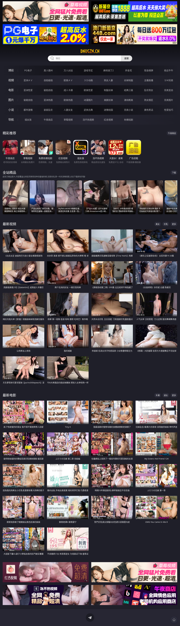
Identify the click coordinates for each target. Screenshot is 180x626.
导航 (11, 120)
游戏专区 (88, 70)
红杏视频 (108, 119)
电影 (11, 90)
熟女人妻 (108, 80)
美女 (158, 224)
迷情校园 (108, 109)
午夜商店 (48, 119)
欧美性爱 (88, 90)
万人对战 (68, 70)
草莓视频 (68, 119)
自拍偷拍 (48, 80)
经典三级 (128, 90)
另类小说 (128, 109)
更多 (174, 224)
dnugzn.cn (90, 51)
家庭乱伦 (48, 109)
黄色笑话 (148, 109)
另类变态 (168, 90)
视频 (11, 80)
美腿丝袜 (108, 100)
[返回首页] (174, 619)
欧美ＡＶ (68, 80)
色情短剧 (128, 119)
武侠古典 (88, 109)
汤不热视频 (88, 119)
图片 (11, 100)
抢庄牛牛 (168, 70)
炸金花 (128, 70)
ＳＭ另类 (168, 80)
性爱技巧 (168, 109)
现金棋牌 (148, 70)
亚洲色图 (48, 100)
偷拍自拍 (48, 90)
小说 (11, 110)
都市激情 (28, 109)
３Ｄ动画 (88, 80)
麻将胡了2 (108, 70)
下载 (174, 172)
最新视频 (9, 224)
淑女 (166, 395)
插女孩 (28, 119)
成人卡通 (68, 90)
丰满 (158, 395)
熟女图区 (148, 100)
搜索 (126, 58)
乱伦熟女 (148, 90)
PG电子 (28, 70)
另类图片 (168, 100)
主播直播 (148, 80)
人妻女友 (68, 109)
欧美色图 (68, 100)
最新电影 (9, 395)
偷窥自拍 (28, 100)
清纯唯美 (128, 100)
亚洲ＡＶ (28, 80)
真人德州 (48, 70)
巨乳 (166, 224)
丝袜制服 (128, 80)
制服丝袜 (108, 90)
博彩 (11, 70)
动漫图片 (88, 100)
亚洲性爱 (28, 90)
